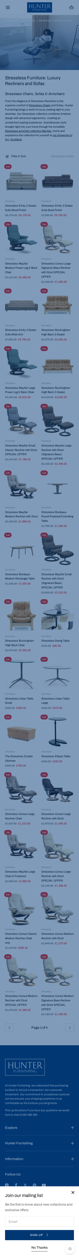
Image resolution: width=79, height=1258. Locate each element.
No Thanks (39, 1247)
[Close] (39, 629)
